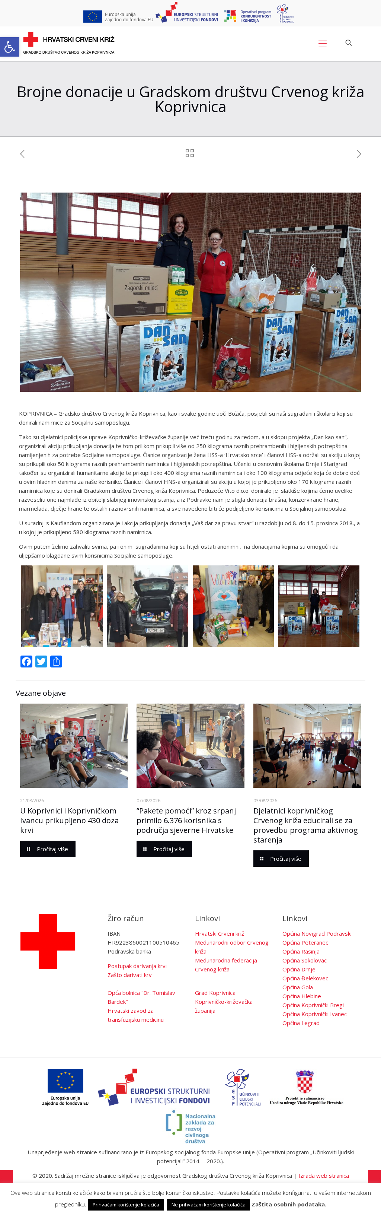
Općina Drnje (299, 969)
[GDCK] (69, 42)
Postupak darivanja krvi (137, 966)
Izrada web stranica (323, 1175)
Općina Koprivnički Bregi (313, 1005)
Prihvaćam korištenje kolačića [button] (126, 1204)
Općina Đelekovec (305, 978)
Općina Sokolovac (304, 960)
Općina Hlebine (301, 996)
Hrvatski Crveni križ (219, 933)
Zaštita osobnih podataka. (289, 1204)
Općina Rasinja (301, 951)
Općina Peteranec (305, 942)
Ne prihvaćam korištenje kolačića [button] (209, 1204)
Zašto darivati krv (130, 974)
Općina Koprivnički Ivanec (314, 1014)
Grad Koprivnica (215, 992)
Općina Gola (297, 987)
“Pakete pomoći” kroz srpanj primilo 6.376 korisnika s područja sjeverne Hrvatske (186, 820)
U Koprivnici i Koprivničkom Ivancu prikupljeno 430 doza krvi (69, 820)
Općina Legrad (301, 1023)
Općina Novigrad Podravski (317, 933)
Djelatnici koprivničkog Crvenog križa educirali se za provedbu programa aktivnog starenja (305, 825)
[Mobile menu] (322, 43)
